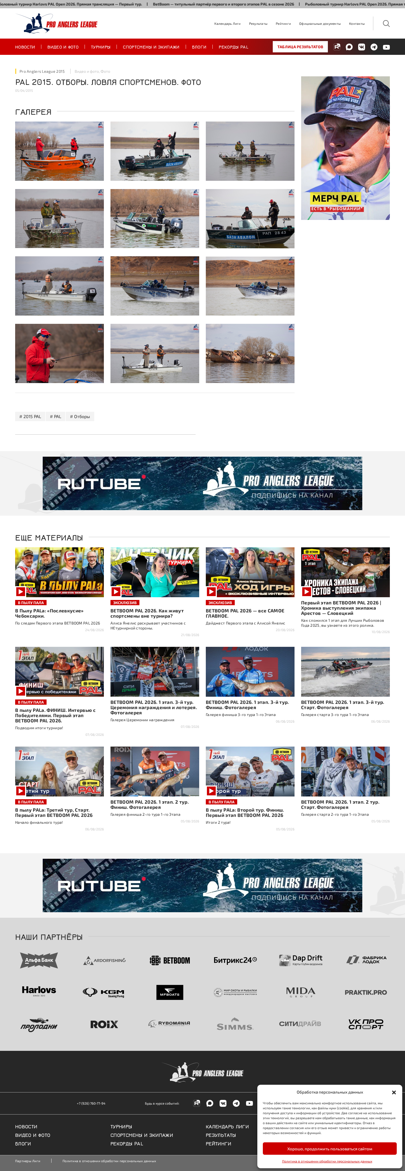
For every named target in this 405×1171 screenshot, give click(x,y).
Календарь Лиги (227, 23)
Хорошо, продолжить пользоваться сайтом (329, 1148)
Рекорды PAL (234, 47)
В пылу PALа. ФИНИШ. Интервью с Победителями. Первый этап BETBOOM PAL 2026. (55, 715)
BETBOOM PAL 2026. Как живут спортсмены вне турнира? (147, 613)
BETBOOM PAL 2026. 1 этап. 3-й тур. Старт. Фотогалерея (342, 704)
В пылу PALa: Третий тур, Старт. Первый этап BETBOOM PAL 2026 (54, 812)
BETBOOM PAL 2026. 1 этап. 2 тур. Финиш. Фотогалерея (149, 804)
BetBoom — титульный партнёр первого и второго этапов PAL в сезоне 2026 (178, 4)
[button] (394, 1092)
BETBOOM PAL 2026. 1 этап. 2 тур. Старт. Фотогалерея (340, 804)
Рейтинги (283, 23)
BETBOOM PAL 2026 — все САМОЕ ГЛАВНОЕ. (245, 613)
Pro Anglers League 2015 (42, 71)
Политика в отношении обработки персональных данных (327, 1161)
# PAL (55, 416)
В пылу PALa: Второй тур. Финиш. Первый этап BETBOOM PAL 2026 (245, 812)
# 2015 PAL (30, 416)
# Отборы (80, 416)
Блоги (199, 47)
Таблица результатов (300, 46)
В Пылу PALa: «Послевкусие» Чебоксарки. (49, 613)
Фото (105, 71)
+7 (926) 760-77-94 (91, 1103)
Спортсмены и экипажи (151, 47)
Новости (25, 47)
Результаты (258, 23)
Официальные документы (320, 23)
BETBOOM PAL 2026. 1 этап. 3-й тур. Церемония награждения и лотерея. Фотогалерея (153, 707)
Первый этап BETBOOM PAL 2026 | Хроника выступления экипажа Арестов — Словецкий (341, 607)
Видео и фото (63, 47)
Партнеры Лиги (27, 1161)
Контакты (357, 23)
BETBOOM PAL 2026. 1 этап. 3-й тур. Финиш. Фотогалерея (247, 704)
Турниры (100, 47)
